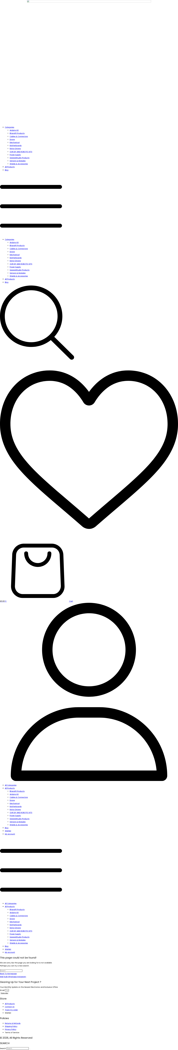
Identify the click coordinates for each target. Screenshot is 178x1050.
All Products (10, 167)
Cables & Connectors (19, 136)
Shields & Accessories (19, 164)
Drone (12, 139)
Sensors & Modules (18, 161)
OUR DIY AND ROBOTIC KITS (21, 152)
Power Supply (15, 155)
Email (2, 990)
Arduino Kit (14, 130)
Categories (9, 127)
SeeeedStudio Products (19, 158)
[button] (89, 204)
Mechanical (14, 142)
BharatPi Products (17, 133)
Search (3, 1048)
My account (10, 834)
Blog (6, 170)
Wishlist (8, 831)
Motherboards (16, 145)
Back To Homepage (8, 973)
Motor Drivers (15, 148)
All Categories (10, 785)
